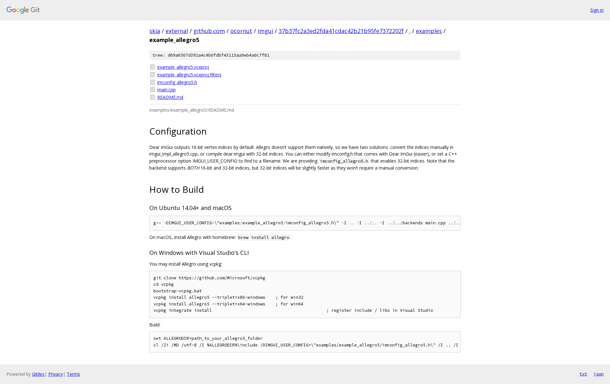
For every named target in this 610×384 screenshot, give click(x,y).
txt (583, 374)
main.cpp (166, 90)
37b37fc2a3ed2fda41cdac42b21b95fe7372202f (341, 31)
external (177, 31)
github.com (209, 31)
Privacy (55, 374)
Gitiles (38, 374)
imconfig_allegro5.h (177, 82)
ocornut (241, 31)
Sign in (597, 10)
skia (154, 31)
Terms (73, 374)
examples (429, 31)
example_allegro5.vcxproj (183, 67)
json (598, 374)
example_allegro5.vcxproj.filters (189, 75)
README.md (170, 97)
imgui (265, 31)
